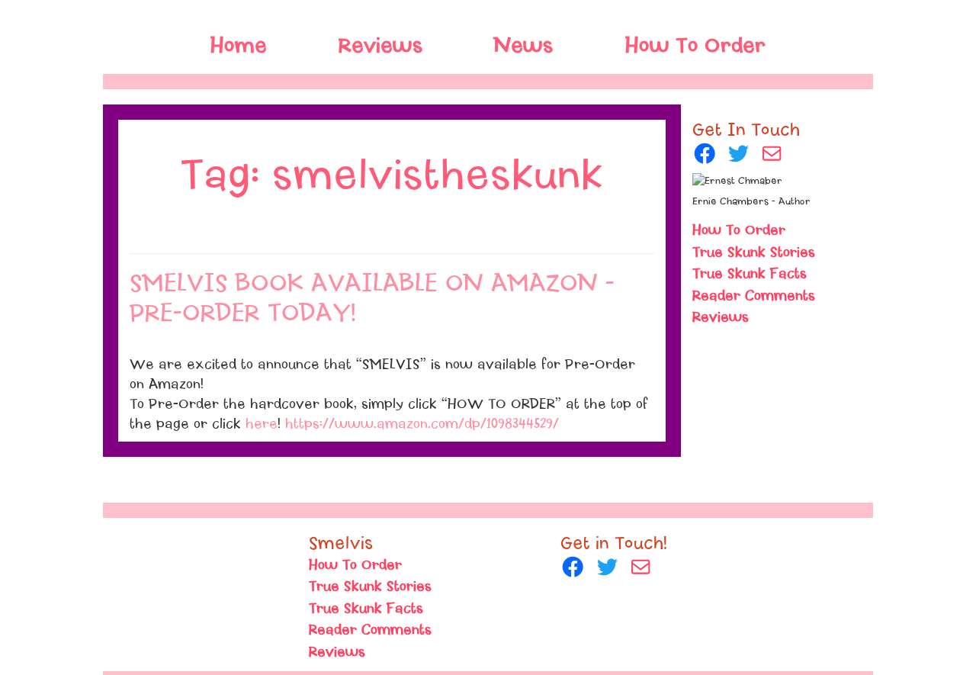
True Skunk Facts (749, 273)
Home (238, 45)
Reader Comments (753, 296)
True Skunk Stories (753, 252)
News (524, 45)
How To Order (695, 45)
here (262, 424)
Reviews (720, 317)
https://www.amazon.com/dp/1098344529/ (422, 424)
